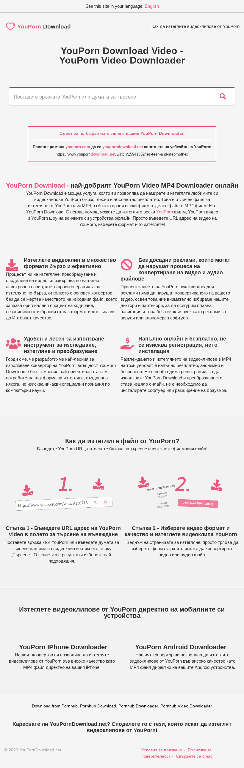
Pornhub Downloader (138, 706)
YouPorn (164, 211)
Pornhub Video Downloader (186, 706)
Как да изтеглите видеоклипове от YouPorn (195, 26)
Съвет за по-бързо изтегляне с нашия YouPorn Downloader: (122, 133)
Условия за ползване (161, 750)
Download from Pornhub (55, 706)
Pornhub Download (98, 706)
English (152, 6)
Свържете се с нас (194, 756)
